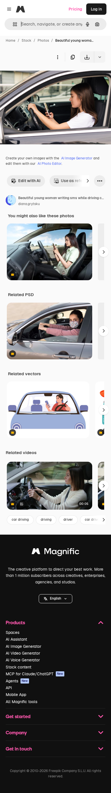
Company (16, 732)
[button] (55, 598)
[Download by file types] (99, 57)
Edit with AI (29, 180)
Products (15, 622)
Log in (96, 9)
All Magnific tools (21, 701)
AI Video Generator (23, 653)
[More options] (57, 57)
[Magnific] (55, 552)
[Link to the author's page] (11, 201)
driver (68, 519)
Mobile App (16, 694)
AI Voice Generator (23, 660)
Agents (17, 681)
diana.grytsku (29, 204)
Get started (18, 716)
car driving (20, 519)
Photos (43, 40)
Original (36, 76)
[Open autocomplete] (12, 24)
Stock (26, 40)
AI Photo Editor (49, 163)
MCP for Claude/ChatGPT (34, 673)
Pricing (75, 9)
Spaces (12, 632)
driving (46, 519)
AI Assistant (16, 639)
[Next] (88, 181)
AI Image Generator (76, 158)
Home (10, 40)
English (55, 598)
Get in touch (19, 749)
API (9, 687)
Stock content (18, 667)
